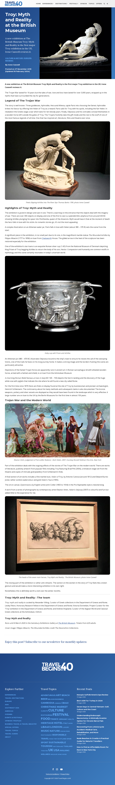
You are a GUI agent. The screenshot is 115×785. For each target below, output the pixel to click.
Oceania (8, 714)
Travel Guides (11, 734)
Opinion (83, 3)
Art (58, 695)
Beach (66, 695)
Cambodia (47, 703)
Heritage (47, 723)
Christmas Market (54, 706)
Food (45, 719)
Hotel (58, 722)
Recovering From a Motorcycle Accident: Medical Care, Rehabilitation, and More (90, 729)
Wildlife (54, 754)
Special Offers (12, 727)
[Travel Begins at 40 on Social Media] (107, 4)
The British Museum (66, 623)
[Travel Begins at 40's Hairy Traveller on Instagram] (57, 769)
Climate (44, 711)
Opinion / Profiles (13, 721)
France (54, 719)
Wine (60, 754)
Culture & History (14, 58)
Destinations (61, 3)
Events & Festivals (13, 717)
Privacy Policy (65, 774)
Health (71, 719)
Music (45, 730)
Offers (99, 3)
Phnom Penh (65, 731)
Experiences (47, 3)
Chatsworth (47, 238)
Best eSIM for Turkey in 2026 (90, 701)
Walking (64, 750)
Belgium (51, 699)
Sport (44, 742)
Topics (91, 3)
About (8, 737)
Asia (7, 704)
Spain (69, 739)
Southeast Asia (12, 708)
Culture (56, 710)
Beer (44, 698)
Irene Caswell (14, 65)
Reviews (9, 61)
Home (38, 3)
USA (56, 750)
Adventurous (48, 695)
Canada (58, 703)
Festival (61, 714)
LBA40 (45, 726)
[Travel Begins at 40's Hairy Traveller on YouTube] (61, 769)
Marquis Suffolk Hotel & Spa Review (92, 695)
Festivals (73, 3)
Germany (63, 719)
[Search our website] (104, 4)
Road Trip (53, 739)
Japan (70, 723)
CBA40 (65, 703)
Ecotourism (46, 715)
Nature (55, 730)
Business (59, 699)
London (56, 726)
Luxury (66, 727)
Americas (9, 711)
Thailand (68, 746)
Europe (27, 58)
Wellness (45, 754)
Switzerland (58, 746)
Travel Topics (11, 730)
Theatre (44, 750)
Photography (46, 735)
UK (50, 750)
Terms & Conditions (52, 774)
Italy (65, 723)
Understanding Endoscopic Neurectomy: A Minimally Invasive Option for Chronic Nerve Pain (91, 718)
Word (64, 754)
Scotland (61, 739)
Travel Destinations (14, 698)
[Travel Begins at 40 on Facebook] (53, 769)
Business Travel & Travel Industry (21, 724)
